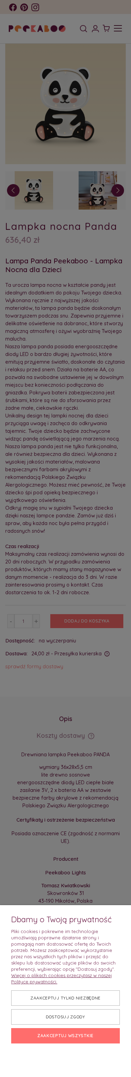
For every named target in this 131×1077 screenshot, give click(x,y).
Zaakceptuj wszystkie (65, 1035)
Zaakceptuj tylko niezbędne (65, 997)
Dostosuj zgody (65, 1016)
